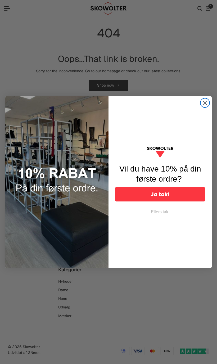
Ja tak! (160, 194)
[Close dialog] (205, 102)
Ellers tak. (160, 212)
